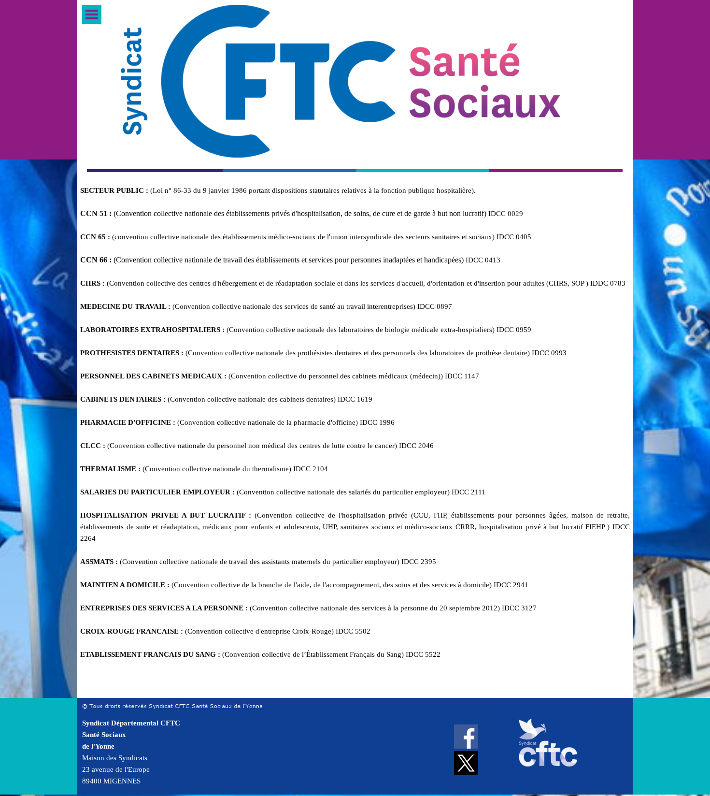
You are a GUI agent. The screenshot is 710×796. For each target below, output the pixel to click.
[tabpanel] (355, 440)
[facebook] (466, 736)
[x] (466, 763)
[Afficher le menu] (91, 14)
